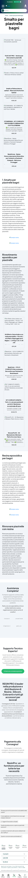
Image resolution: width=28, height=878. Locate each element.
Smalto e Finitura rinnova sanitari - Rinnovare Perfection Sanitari (14, 90)
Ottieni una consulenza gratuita (13, 671)
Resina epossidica (12, 455)
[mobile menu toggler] (3, 6)
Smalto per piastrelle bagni (14, 23)
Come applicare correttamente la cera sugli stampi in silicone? (13, 817)
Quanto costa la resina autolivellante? (11, 836)
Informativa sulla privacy (6, 870)
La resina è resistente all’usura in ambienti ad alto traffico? (13, 831)
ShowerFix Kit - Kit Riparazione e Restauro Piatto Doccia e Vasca (14, 435)
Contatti (5, 854)
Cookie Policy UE (22, 870)
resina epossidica (18, 479)
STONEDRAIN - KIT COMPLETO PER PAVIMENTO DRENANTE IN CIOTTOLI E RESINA (14, 123)
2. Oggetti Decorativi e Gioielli (9, 821)
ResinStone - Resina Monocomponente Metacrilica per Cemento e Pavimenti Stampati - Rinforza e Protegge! (14, 158)
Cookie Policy (15, 870)
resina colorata (10, 554)
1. (3, 179)
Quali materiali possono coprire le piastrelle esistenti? (12, 826)
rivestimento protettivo (14, 189)
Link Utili (5, 858)
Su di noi (5, 862)
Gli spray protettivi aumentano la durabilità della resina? (14, 811)
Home (6, 15)
